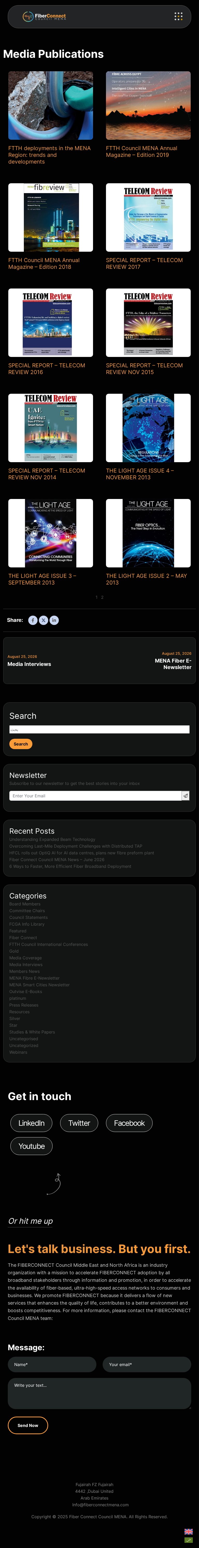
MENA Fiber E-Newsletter (173, 664)
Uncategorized (23, 1045)
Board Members (24, 903)
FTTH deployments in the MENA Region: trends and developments (49, 155)
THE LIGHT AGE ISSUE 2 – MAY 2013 (146, 579)
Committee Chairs (27, 910)
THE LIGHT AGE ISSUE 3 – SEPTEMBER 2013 (42, 579)
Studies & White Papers (32, 1032)
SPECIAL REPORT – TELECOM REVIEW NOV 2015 (144, 368)
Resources (19, 1011)
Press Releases (23, 1005)
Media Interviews (29, 664)
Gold (14, 951)
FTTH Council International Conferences (48, 944)
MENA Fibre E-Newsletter (34, 978)
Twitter (79, 1123)
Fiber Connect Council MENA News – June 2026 (56, 859)
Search (23, 716)
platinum (17, 998)
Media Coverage (25, 957)
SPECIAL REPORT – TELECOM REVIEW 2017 (144, 263)
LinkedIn (31, 1123)
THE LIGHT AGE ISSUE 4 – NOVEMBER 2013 (140, 474)
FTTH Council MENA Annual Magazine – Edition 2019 (141, 151)
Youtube (31, 1146)
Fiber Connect (23, 937)
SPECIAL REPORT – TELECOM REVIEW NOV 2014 (46, 474)
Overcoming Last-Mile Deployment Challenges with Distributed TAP (75, 846)
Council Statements (28, 917)
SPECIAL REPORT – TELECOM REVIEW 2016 (46, 368)
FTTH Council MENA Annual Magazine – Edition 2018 (44, 263)
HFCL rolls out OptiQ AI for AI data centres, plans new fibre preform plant (81, 852)
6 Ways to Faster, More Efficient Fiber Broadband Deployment (70, 866)
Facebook (129, 1123)
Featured (17, 930)
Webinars (18, 1052)
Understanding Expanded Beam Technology (52, 839)
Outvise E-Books (25, 991)
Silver (14, 1018)
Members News (24, 971)
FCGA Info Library (27, 924)
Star (13, 1025)
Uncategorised (23, 1038)
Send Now (28, 1425)
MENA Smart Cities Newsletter (39, 984)
